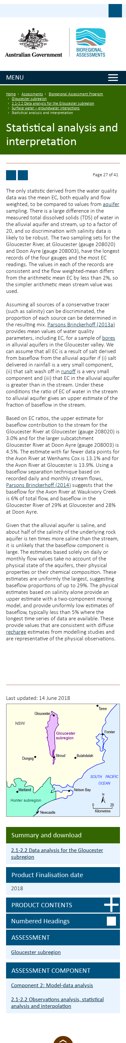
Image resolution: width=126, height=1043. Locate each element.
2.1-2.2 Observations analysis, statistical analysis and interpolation (57, 1003)
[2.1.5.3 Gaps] (23, 175)
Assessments (32, 94)
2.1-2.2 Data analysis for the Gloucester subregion (53, 104)
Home (11, 94)
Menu (15, 77)
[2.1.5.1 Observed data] (11, 175)
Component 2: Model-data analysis (52, 985)
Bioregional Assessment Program (76, 94)
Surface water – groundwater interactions (46, 108)
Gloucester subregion (29, 99)
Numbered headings (40, 921)
